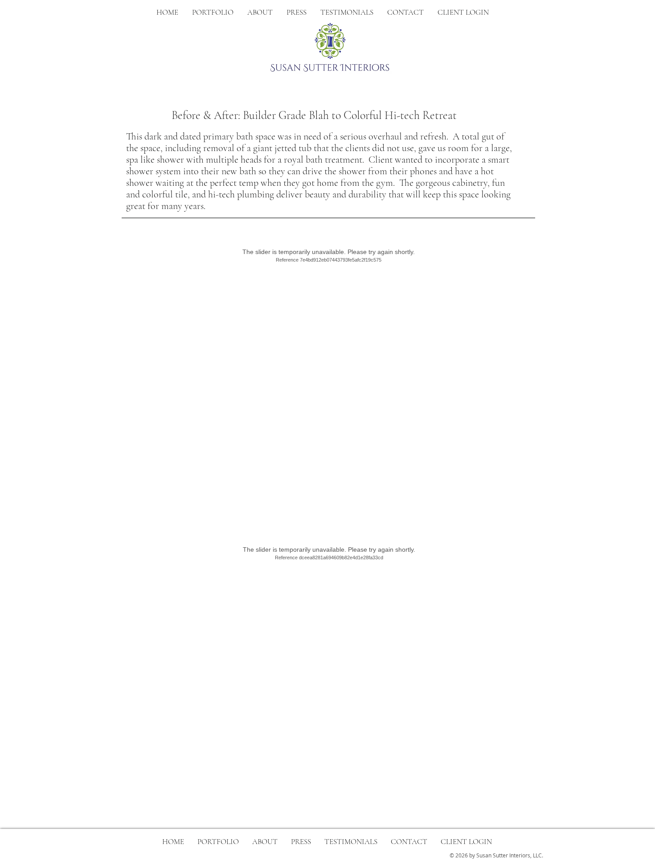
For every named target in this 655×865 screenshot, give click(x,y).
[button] (259, 12)
